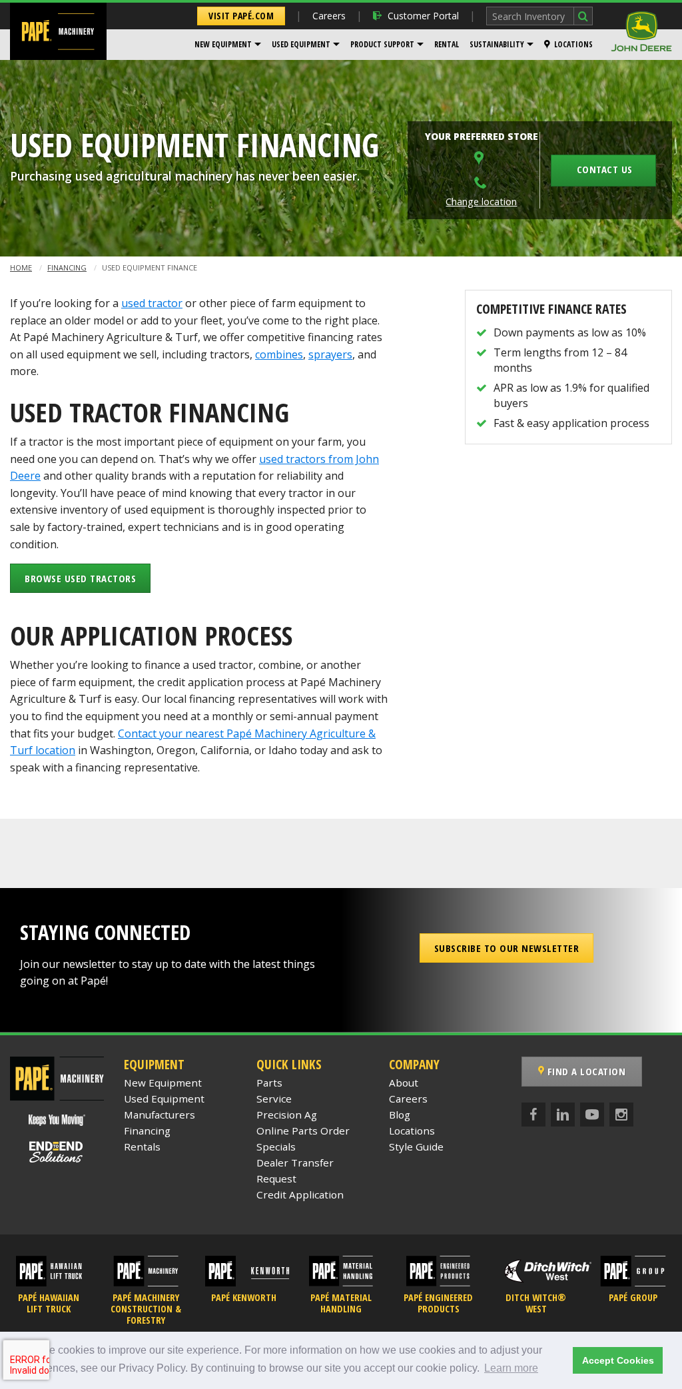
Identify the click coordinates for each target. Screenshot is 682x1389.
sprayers (330, 354)
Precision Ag (286, 1114)
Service (274, 1098)
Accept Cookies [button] (618, 1360)
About (403, 1082)
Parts (269, 1082)
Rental (446, 44)
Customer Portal (423, 15)
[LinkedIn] (563, 1115)
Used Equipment (301, 44)
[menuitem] (227, 45)
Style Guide (416, 1146)
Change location (481, 201)
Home (21, 267)
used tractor (151, 303)
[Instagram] (621, 1115)
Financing (67, 267)
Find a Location (584, 1071)
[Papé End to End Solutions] (57, 1152)
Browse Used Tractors (80, 578)
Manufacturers (159, 1114)
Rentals (142, 1146)
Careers (329, 15)
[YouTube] (592, 1115)
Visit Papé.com (241, 15)
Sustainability (497, 44)
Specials (276, 1146)
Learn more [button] (511, 1368)
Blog (399, 1114)
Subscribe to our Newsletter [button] (506, 948)
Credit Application (300, 1194)
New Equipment (223, 44)
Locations (573, 44)
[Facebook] (533, 1115)
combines (279, 354)
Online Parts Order (303, 1130)
